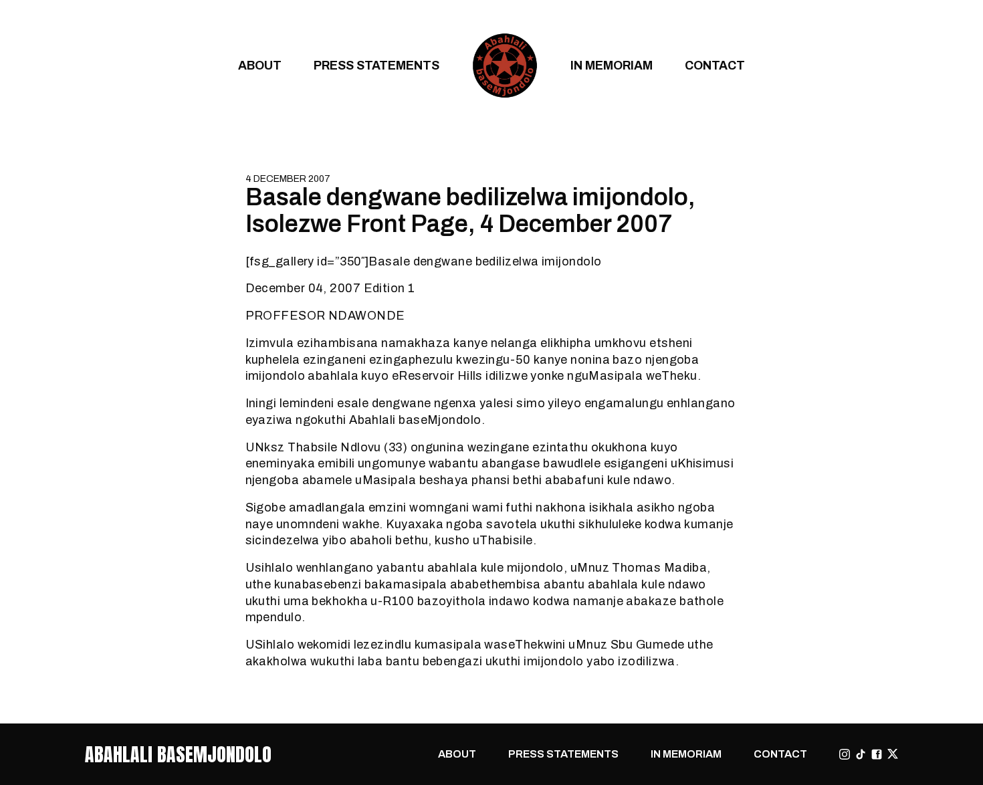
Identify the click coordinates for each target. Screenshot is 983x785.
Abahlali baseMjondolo (178, 754)
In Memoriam (611, 65)
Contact (715, 65)
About (260, 65)
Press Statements (376, 65)
